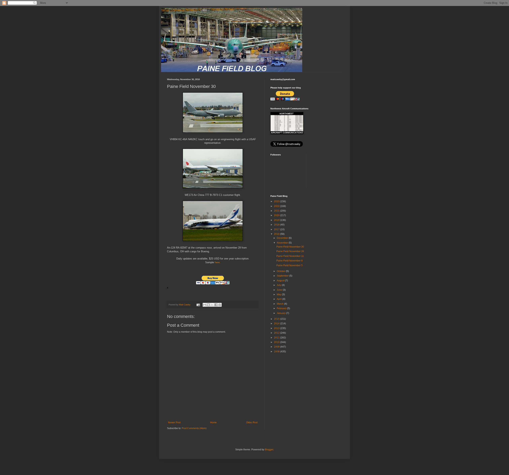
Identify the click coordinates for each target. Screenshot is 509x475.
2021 (277, 210)
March (280, 303)
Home (213, 422)
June (280, 289)
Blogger (269, 449)
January (281, 313)
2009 (277, 346)
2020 (277, 215)
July (279, 285)
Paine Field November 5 (289, 265)
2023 (277, 201)
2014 (277, 323)
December (283, 238)
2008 (277, 351)
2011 (277, 337)
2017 (277, 229)
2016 (277, 234)
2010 (277, 342)
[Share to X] (212, 305)
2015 (277, 319)
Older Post (251, 422)
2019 (277, 220)
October (281, 271)
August (281, 280)
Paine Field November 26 (290, 251)
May (279, 294)
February (282, 308)
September (283, 275)
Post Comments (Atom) (194, 428)
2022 (277, 206)
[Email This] (205, 305)
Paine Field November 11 (290, 256)
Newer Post (174, 422)
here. (217, 262)
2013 (277, 328)
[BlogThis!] (208, 305)
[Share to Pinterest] (220, 305)
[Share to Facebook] (216, 305)
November (283, 242)
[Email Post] (198, 304)
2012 (277, 332)
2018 (277, 224)
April (279, 299)
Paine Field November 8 (289, 260)
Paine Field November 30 (290, 246)
